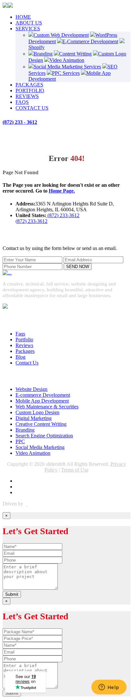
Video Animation (66, 60)
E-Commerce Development (90, 41)
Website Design (31, 389)
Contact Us (26, 362)
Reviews (24, 345)
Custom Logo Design (37, 412)
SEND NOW (77, 266)
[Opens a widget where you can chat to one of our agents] (109, 688)
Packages (25, 351)
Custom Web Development (61, 35)
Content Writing (75, 53)
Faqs (20, 333)
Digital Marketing (33, 418)
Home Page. (62, 191)
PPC (20, 441)
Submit (11, 594)
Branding (43, 53)
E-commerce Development (42, 395)
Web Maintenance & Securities (46, 406)
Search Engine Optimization (44, 435)
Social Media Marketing (40, 447)
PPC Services (66, 73)
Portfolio (24, 339)
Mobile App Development (42, 401)
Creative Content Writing (40, 424)
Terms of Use (74, 470)
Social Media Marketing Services (67, 66)
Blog (20, 357)
